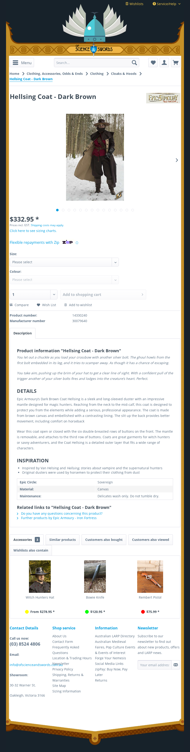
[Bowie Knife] (95, 576)
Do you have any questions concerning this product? (61, 513)
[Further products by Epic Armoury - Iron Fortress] (163, 101)
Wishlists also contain (30, 550)
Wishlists (136, 4)
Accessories (25, 539)
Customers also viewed (150, 539)
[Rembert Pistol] (150, 576)
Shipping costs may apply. (47, 225)
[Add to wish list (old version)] (153, 62)
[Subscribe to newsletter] (175, 665)
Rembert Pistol (150, 597)
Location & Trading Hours (72, 658)
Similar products (62, 539)
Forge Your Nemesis (110, 658)
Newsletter (60, 663)
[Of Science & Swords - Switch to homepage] (95, 49)
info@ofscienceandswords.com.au (36, 665)
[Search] (134, 62)
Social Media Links (109, 663)
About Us (59, 636)
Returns (101, 680)
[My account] (164, 62)
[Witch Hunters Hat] (40, 576)
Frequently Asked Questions (65, 650)
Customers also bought (104, 539)
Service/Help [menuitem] (166, 4)
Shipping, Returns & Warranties (67, 677)
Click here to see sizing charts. (33, 230)
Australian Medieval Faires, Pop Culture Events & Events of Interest (115, 647)
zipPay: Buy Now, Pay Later (111, 672)
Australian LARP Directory (115, 636)
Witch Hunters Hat (40, 597)
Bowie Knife (95, 597)
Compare (21, 305)
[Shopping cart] (175, 62)
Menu (26, 62)
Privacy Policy (62, 669)
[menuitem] (22, 62)
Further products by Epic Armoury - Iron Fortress (58, 518)
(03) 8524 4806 (25, 644)
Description (22, 333)
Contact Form (62, 641)
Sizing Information (66, 691)
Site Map (59, 685)
